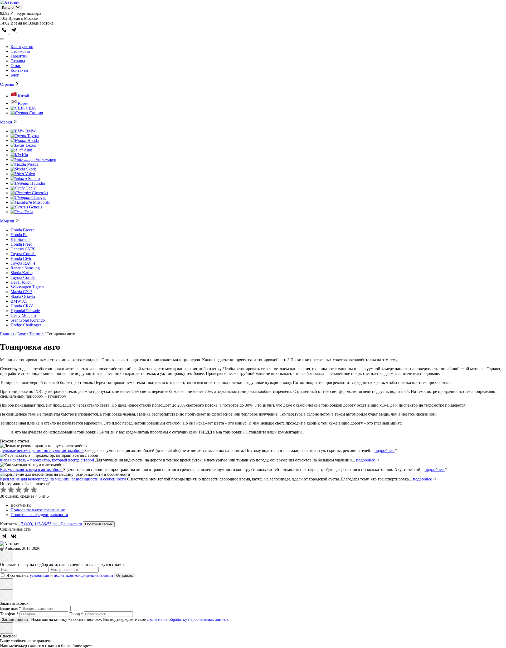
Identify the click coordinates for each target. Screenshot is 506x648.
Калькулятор (22, 46)
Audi (28, 150)
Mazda (32, 164)
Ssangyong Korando (28, 320)
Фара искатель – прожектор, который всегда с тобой (47, 460)
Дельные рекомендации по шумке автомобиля (42, 450)
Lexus (31, 145)
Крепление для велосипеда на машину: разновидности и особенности (63, 479)
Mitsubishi (41, 202)
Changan (38, 197)
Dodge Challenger (26, 325)
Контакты (19, 70)
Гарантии (19, 56)
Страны (7, 84)
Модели (7, 221)
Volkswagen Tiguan (27, 287)
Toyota (33, 136)
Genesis (35, 207)
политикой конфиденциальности (83, 575)
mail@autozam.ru (67, 524)
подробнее (384, 450)
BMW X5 (19, 301)
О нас (16, 65)
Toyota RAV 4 (23, 263)
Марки (6, 122)
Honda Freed (21, 244)
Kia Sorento (21, 239)
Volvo (30, 173)
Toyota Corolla (23, 253)
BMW (30, 131)
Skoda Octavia (23, 296)
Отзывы (18, 61)
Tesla (29, 211)
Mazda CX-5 (21, 291)
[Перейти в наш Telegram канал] (13, 33)
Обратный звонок (99, 524)
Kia (25, 155)
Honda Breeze (23, 230)
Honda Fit (19, 234)
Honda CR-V (22, 306)
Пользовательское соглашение (38, 510)
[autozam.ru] (10, 2)
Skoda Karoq (22, 272)
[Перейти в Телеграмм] (4, 539)
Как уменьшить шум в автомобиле (31, 469)
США (31, 108)
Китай (23, 96)
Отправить (124, 576)
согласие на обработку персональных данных (188, 619)
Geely (31, 188)
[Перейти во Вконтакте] (13, 539)
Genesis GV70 (23, 249)
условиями (39, 575)
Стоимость (20, 51)
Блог (15, 75)
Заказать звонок (15, 620)
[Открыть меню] (2, 39)
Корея (23, 103)
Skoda (31, 169)
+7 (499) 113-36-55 (35, 524)
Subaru (34, 178)
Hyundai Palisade (25, 310)
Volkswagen (46, 159)
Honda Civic (21, 258)
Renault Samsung (25, 268)
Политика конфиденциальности (39, 514)
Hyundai (37, 183)
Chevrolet (40, 192)
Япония (36, 113)
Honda (33, 140)
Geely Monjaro (23, 315)
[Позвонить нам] (4, 33)
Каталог (9, 7)
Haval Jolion (21, 282)
